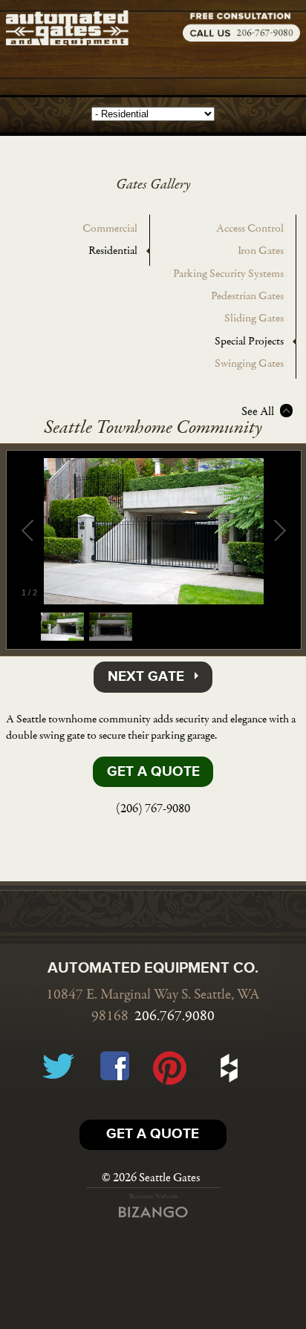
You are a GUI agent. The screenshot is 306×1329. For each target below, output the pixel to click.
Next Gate (146, 677)
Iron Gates (261, 251)
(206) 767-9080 (153, 808)
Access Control (250, 229)
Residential (112, 251)
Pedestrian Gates (247, 296)
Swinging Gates (249, 364)
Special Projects (249, 341)
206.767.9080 (174, 1016)
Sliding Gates (254, 318)
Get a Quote (153, 771)
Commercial (109, 229)
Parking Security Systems (228, 274)
